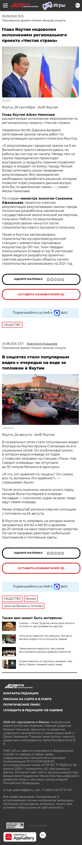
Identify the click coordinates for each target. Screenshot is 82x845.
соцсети (8, 427)
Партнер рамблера (37, 825)
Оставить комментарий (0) (41, 294)
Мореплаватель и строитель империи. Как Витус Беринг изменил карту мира (45, 663)
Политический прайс (21, 704)
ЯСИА (6, 100)
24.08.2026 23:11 (12, 343)
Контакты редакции (21, 693)
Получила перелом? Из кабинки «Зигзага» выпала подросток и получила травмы (45, 637)
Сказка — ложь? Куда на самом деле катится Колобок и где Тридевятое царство (46, 625)
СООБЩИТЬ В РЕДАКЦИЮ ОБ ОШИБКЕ (33, 710)
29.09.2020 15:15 (12, 16)
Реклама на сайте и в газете (27, 699)
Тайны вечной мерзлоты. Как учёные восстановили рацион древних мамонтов (45, 650)
